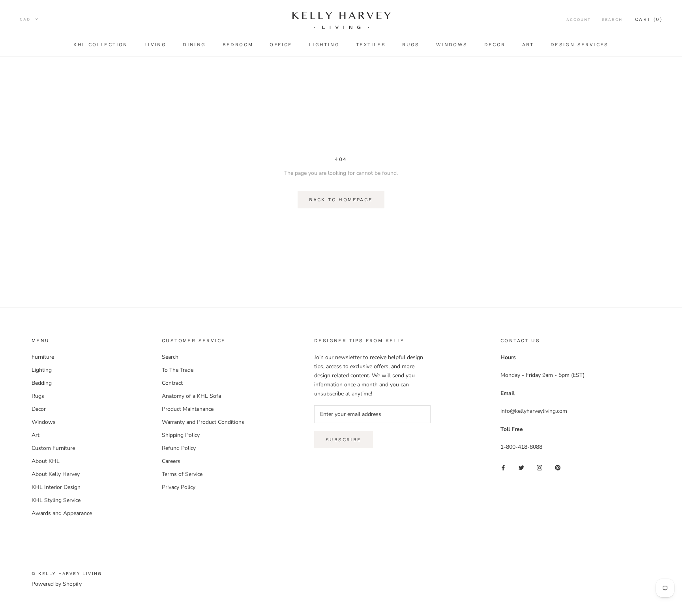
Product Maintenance (188, 409)
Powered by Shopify (57, 584)
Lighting (324, 44)
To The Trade (177, 370)
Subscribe (344, 439)
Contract (172, 383)
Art (528, 44)
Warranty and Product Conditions (203, 422)
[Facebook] (503, 467)
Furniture (43, 357)
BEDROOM (238, 44)
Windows (452, 44)
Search (612, 19)
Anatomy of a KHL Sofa (191, 396)
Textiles (371, 44)
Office (281, 44)
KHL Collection (100, 44)
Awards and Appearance (62, 513)
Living (155, 44)
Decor (495, 44)
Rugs (411, 44)
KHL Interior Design (56, 487)
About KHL (46, 461)
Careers (171, 461)
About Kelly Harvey (56, 474)
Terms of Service (182, 474)
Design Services (580, 44)
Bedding (42, 383)
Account (578, 19)
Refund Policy (179, 448)
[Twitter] (521, 467)
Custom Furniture (53, 448)
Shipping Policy (181, 435)
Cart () (648, 19)
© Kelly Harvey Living (67, 573)
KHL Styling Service (56, 500)
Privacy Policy (178, 487)
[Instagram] (539, 467)
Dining (194, 44)
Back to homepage (341, 199)
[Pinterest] (557, 467)
